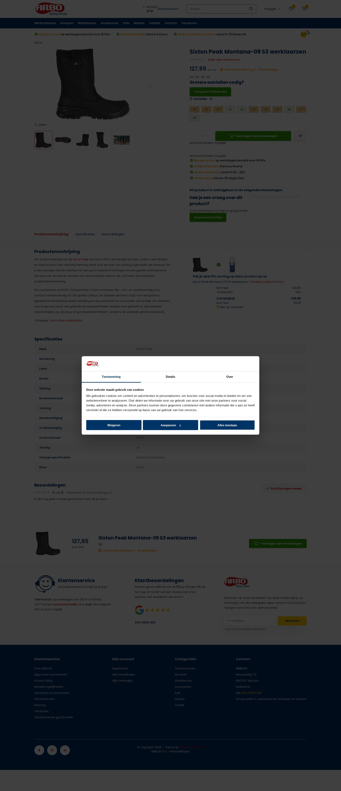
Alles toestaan (227, 425)
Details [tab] (170, 376)
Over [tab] (229, 376)
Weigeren (113, 425)
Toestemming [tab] (111, 376)
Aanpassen (168, 425)
